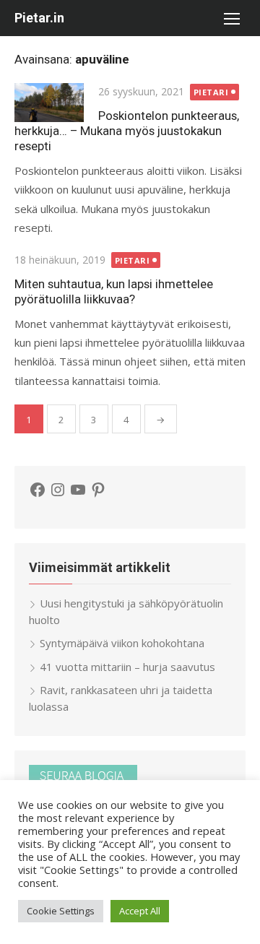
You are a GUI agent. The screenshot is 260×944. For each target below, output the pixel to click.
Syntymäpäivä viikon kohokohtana (122, 643)
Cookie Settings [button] (61, 910)
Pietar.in (39, 17)
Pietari (211, 92)
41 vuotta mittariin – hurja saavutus (127, 666)
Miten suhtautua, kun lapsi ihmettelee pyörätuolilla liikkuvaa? (113, 291)
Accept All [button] (139, 910)
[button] (231, 18)
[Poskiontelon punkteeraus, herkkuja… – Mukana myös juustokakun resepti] (49, 102)
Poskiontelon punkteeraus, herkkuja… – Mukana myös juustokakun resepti (126, 130)
